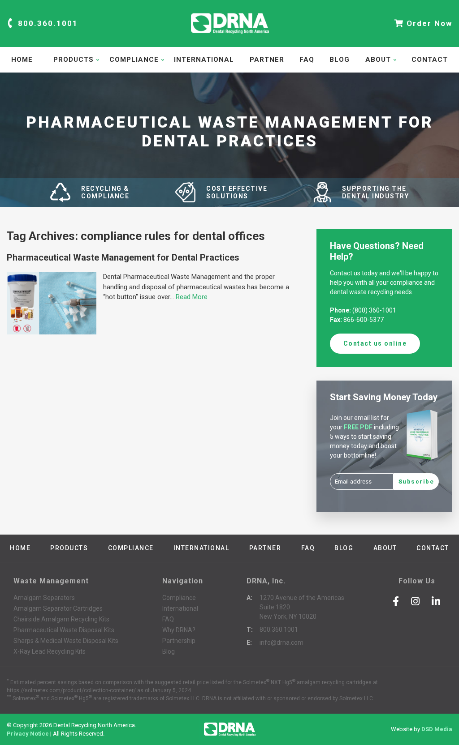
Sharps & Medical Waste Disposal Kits (65, 640)
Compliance (134, 60)
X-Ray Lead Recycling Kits (49, 651)
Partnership (178, 640)
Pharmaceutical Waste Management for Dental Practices (123, 257)
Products (73, 60)
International (204, 60)
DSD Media (436, 729)
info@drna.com (281, 642)
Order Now (428, 23)
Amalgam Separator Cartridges (58, 608)
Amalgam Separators (44, 597)
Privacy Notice (28, 733)
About (378, 60)
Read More (192, 297)
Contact (429, 60)
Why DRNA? (178, 630)
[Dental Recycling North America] (229, 37)
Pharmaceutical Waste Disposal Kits (63, 630)
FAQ (306, 60)
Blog (339, 60)
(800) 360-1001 (374, 310)
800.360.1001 (46, 23)
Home (22, 60)
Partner (267, 60)
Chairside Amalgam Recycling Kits (61, 619)
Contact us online (375, 343)
